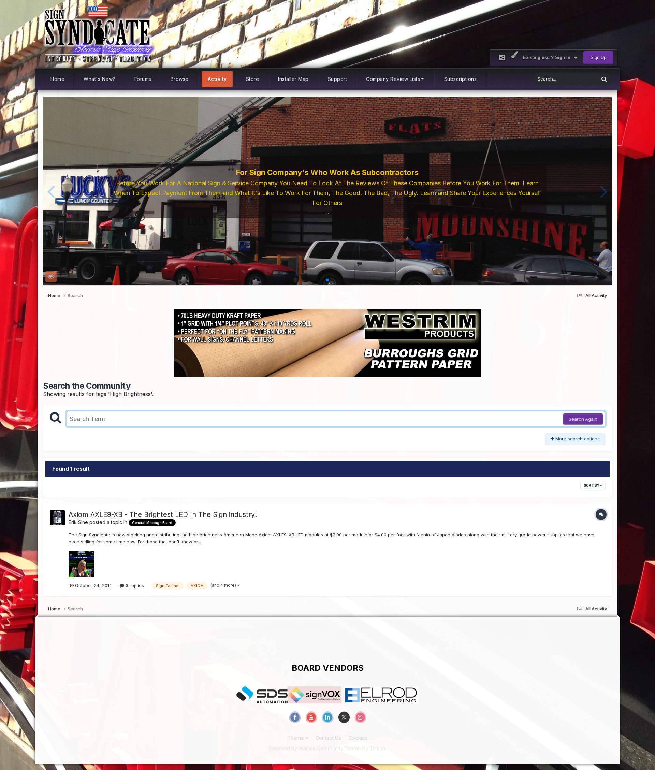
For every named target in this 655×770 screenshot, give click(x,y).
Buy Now (329, 209)
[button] (51, 191)
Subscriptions (460, 79)
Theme (296, 738)
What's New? (99, 79)
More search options (577, 438)
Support (337, 79)
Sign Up (598, 57)
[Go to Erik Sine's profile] (57, 517)
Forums (142, 79)
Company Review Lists (393, 79)
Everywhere (578, 79)
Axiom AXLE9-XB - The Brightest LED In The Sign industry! (163, 514)
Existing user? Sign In (548, 57)
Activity (217, 79)
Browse (180, 79)
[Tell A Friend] (502, 57)
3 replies (134, 585)
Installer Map (293, 79)
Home (57, 79)
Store (252, 79)
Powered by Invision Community (306, 748)
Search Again (583, 419)
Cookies (358, 738)
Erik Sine (78, 522)
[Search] (604, 79)
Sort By (592, 485)
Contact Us (328, 738)
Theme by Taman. (365, 748)
